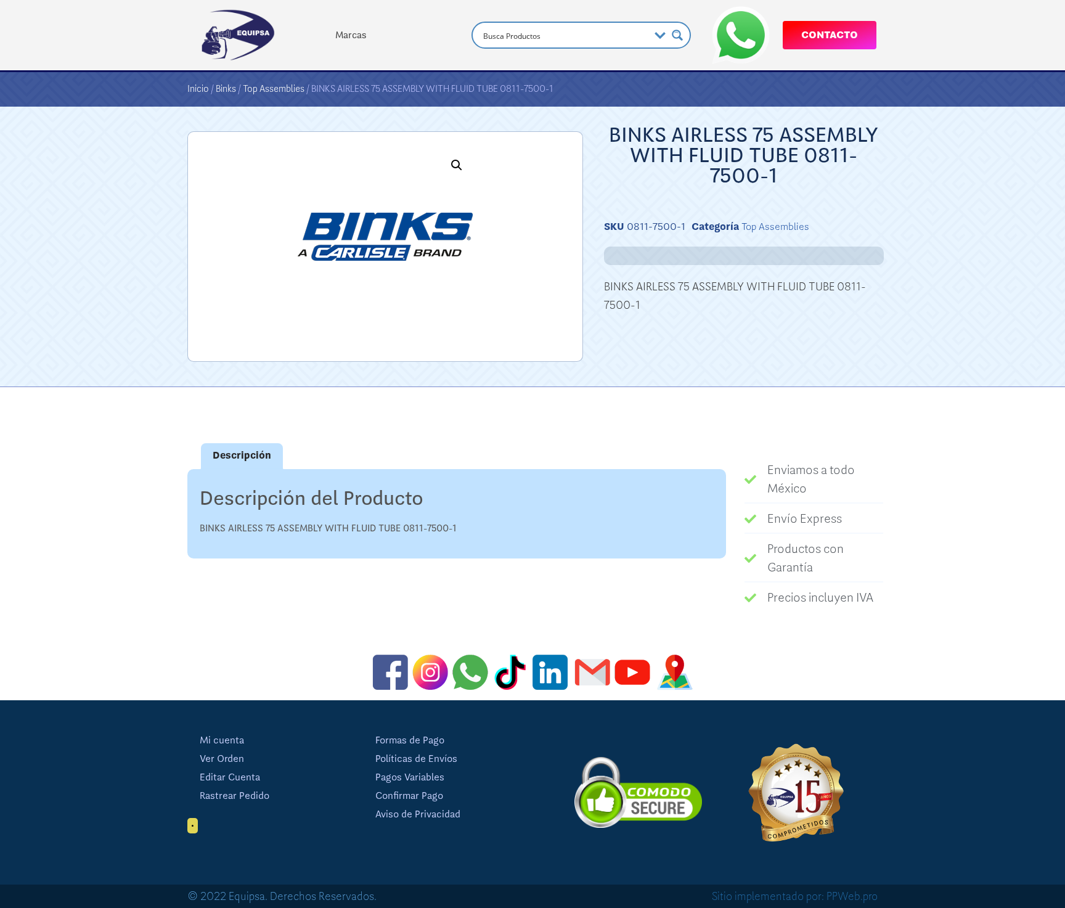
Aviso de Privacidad (417, 814)
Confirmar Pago (409, 796)
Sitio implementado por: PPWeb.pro (795, 896)
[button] (457, 165)
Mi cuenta (222, 740)
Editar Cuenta (230, 777)
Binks (226, 89)
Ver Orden (222, 759)
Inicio (198, 89)
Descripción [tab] (242, 455)
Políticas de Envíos (416, 759)
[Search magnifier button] (677, 35)
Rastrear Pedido (234, 796)
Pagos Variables (409, 777)
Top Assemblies (273, 89)
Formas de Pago (409, 740)
